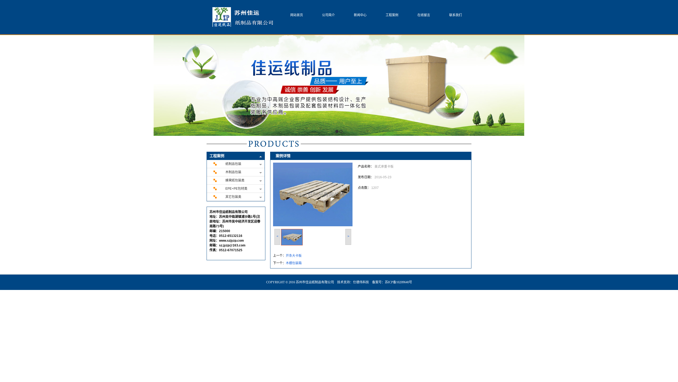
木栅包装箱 (294, 263)
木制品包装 (233, 172)
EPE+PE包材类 (236, 188)
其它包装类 (233, 197)
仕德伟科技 (361, 282)
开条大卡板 (294, 256)
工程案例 (216, 156)
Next (519, 85)
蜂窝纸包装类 (234, 180)
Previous (157, 85)
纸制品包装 (233, 164)
